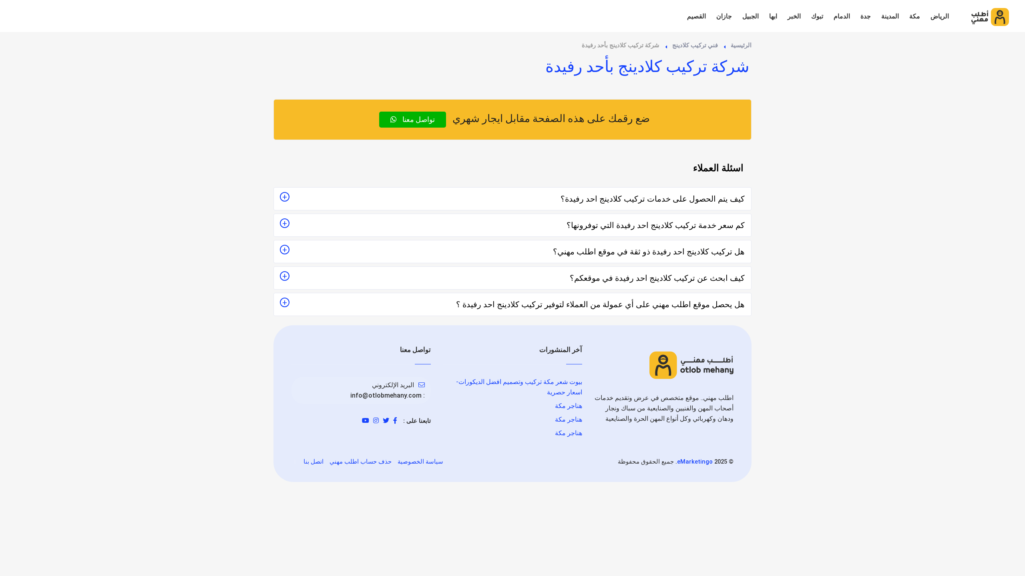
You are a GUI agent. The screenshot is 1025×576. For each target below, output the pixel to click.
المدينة (890, 16)
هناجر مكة (568, 406)
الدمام (842, 16)
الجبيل (750, 16)
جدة (865, 16)
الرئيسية (741, 45)
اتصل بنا (313, 461)
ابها (773, 16)
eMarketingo (695, 461)
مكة (914, 16)
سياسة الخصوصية (420, 461)
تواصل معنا (418, 119)
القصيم (696, 16)
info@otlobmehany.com (386, 395)
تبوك (817, 16)
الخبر (794, 16)
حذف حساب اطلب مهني (361, 461)
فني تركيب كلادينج (695, 45)
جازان (724, 16)
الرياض (940, 16)
